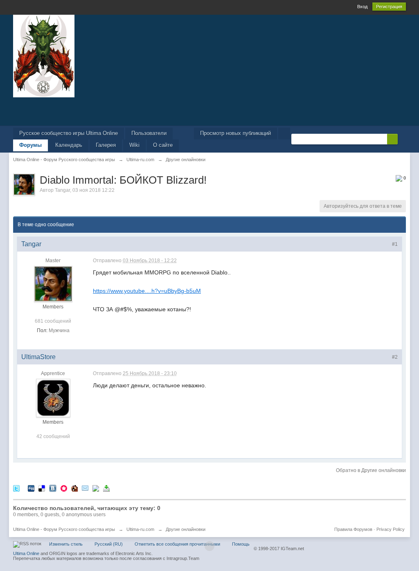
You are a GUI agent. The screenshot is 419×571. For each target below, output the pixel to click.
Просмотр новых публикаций (235, 133)
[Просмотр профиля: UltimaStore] (53, 398)
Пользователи (149, 133)
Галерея (106, 145)
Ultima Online (26, 553)
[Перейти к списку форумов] (43, 55)
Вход (362, 6)
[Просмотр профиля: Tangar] (53, 284)
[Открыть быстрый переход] (284, 133)
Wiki (134, 145)
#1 (395, 244)
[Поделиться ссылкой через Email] (85, 488)
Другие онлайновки (185, 529)
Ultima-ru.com (140, 529)
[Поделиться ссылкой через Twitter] (16, 488)
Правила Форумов (353, 529)
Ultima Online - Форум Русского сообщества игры (64, 529)
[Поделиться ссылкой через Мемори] (64, 488)
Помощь (241, 544)
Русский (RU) (109, 544)
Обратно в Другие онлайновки (371, 470)
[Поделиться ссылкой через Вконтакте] (52, 488)
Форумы (30, 145)
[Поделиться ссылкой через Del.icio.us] (41, 488)
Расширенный (402, 138)
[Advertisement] (209, 111)
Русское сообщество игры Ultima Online (68, 133)
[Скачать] (106, 488)
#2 (395, 357)
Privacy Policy (390, 529)
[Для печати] (95, 488)
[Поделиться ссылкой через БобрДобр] (74, 488)
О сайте (163, 145)
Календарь (68, 145)
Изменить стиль (66, 544)
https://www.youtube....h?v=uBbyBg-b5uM (147, 291)
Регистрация (389, 6)
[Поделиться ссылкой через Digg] (31, 488)
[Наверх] (209, 546)
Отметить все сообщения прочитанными (177, 544)
